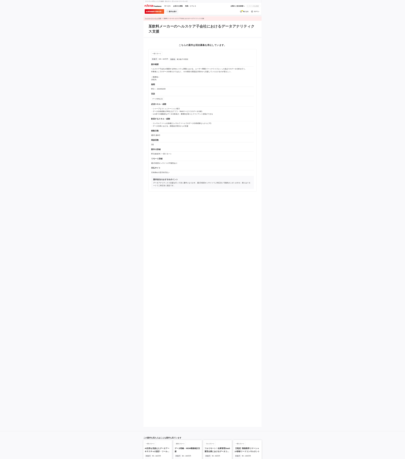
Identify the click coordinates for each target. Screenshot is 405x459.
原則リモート (180, 444)
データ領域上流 (157, 99)
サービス (167, 6)
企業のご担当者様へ (238, 6)
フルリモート (210, 444)
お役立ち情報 (178, 6)
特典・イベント (190, 6)
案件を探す (173, 11)
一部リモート (156, 53)
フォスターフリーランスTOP (153, 18)
